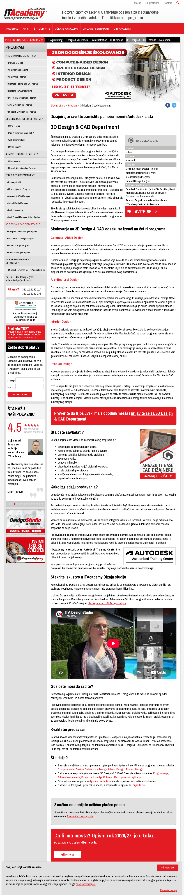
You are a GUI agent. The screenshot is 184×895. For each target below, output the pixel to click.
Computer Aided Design (67, 237)
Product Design (61, 363)
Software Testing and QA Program (23, 83)
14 (42, 504)
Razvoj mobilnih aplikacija (127, 777)
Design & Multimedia (77, 40)
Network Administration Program (22, 168)
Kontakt (168, 3)
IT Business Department (20, 175)
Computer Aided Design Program (22, 231)
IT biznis (107, 777)
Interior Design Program (18, 245)
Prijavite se (139, 785)
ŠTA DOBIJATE (42, 28)
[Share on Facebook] (167, 105)
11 (34, 504)
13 (39, 504)
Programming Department (22, 55)
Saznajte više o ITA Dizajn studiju (107, 603)
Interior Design (61, 321)
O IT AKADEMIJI (122, 28)
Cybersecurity (14, 161)
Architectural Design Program (21, 238)
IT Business (116, 40)
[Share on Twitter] (174, 105)
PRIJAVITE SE (139, 212)
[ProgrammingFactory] (25, 550)
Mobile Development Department (18, 261)
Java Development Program (20, 104)
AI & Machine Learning (18, 69)
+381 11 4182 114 (30, 289)
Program (72, 105)
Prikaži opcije (168, 890)
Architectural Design (65, 279)
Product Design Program (19, 252)
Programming (55, 40)
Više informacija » (86, 884)
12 (37, 504)
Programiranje (160, 773)
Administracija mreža (69, 777)
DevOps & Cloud (15, 62)
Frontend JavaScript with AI (20, 90)
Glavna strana (58, 105)
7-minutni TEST (24, 333)
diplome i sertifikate (100, 781)
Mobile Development (160, 40)
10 (32, 504)
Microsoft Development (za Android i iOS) (26, 269)
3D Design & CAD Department (23, 224)
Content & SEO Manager (19, 196)
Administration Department (23, 154)
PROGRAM (12, 28)
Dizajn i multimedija (91, 777)
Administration (99, 40)
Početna (136, 3)
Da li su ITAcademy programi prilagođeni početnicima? (20, 278)
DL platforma (152, 3)
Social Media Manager (18, 203)
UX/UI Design (14, 125)
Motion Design (14, 146)
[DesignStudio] (25, 522)
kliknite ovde (88, 842)
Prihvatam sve (167, 867)
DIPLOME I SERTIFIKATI (96, 28)
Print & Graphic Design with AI (21, 132)
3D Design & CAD (136, 40)
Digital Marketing (15, 210)
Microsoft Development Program (22, 111)
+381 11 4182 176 (30, 293)
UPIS (26, 28)
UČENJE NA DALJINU (66, 28)
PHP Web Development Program (22, 97)
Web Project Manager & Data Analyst (24, 217)
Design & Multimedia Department (25, 119)
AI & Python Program (17, 76)
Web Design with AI (16, 139)
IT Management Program (19, 189)
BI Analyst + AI (14, 182)
